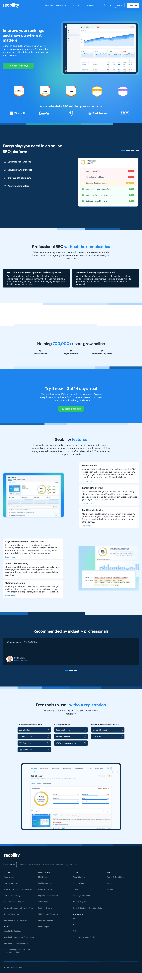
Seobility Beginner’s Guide (84, 937)
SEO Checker (24, 730)
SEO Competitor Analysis (14, 902)
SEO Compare (25, 743)
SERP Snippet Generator (66, 743)
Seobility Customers (81, 895)
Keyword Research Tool (102, 730)
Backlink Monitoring (12, 895)
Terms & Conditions (115, 877)
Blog (75, 918)
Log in (119, 5)
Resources (90, 5)
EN (107, 5)
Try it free (133, 5)
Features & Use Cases (54, 5)
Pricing (76, 5)
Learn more (87, 481)
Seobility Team (79, 883)
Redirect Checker (26, 750)
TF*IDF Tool (97, 736)
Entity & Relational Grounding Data (87, 908)
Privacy (110, 883)
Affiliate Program (80, 902)
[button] (66, 670)
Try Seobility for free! (71, 409)
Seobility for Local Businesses (16, 943)
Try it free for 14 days (18, 65)
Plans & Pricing (79, 877)
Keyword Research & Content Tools (18, 908)
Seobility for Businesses (13, 931)
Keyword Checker (26, 736)
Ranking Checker (63, 736)
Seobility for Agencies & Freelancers (19, 937)
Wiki (74, 925)
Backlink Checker (63, 730)
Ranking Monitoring (12, 883)
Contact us (10, 864)
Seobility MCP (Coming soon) (16, 920)
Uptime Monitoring (11, 914)
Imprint (110, 889)
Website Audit (9, 877)
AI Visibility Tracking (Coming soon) (18, 889)
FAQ (74, 931)
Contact (76, 889)
